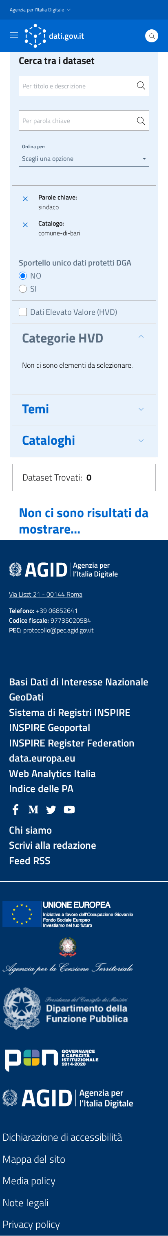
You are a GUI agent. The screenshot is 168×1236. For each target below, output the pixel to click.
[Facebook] (15, 809)
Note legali (25, 1202)
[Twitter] (51, 809)
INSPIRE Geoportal (49, 727)
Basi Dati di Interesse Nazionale (78, 681)
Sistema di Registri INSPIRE (69, 712)
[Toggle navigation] (14, 35)
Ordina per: (33, 146)
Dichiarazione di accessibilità (62, 1137)
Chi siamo (30, 830)
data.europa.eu (42, 758)
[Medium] (33, 809)
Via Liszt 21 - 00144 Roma (45, 594)
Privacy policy (31, 1224)
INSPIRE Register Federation (72, 743)
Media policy (28, 1180)
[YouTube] (69, 809)
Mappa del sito (33, 1159)
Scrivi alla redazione (52, 845)
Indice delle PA (41, 788)
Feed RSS (30, 860)
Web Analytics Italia (52, 773)
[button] (41, 10)
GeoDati (26, 697)
